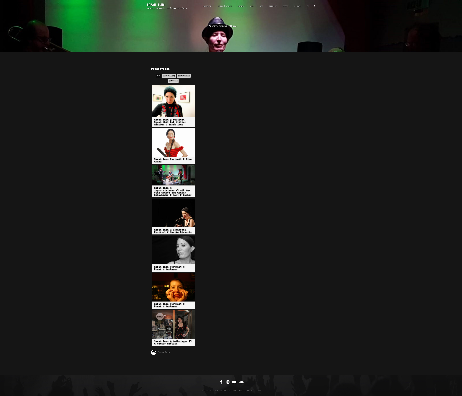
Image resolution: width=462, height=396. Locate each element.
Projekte (207, 6)
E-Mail (297, 6)
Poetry (241, 6)
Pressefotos (160, 69)
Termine (273, 6)
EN (308, 6)
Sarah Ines (156, 4)
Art (252, 6)
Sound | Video (225, 6)
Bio (261, 6)
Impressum (232, 390)
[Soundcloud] (241, 382)
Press (285, 6)
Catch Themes (255, 390)
